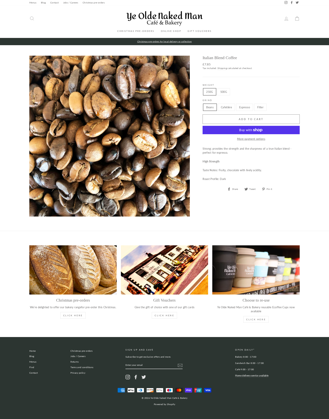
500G (223, 91)
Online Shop (171, 31)
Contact (54, 2)
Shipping (222, 68)
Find (31, 367)
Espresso (244, 107)
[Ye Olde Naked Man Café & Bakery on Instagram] (127, 377)
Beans (210, 107)
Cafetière (226, 107)
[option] (164, 41)
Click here (256, 319)
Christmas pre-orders (94, 2)
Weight (208, 85)
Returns (74, 361)
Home (32, 350)
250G (209, 91)
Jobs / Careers (70, 2)
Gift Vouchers (200, 31)
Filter (260, 107)
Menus (33, 2)
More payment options (251, 138)
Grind (207, 100)
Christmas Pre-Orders (135, 31)
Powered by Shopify (164, 404)
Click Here (73, 315)
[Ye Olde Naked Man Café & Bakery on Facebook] (135, 377)
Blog (43, 2)
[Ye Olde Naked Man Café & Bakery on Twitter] (143, 377)
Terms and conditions (81, 367)
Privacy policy (77, 372)
